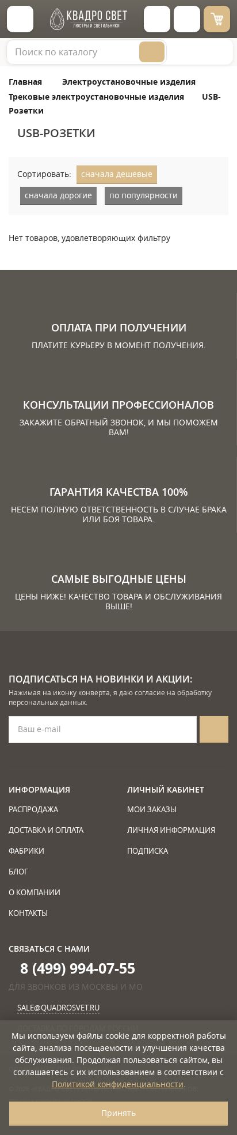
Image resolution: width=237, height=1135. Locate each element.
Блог (18, 871)
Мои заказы (152, 809)
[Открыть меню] (20, 19)
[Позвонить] (187, 19)
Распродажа (33, 809)
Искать (152, 52)
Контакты (28, 913)
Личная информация (171, 830)
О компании (34, 892)
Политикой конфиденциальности (118, 1084)
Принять (118, 1112)
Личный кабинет (165, 789)
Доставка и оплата (46, 830)
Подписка (147, 851)
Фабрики (26, 851)
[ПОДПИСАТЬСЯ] (214, 729)
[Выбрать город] (157, 19)
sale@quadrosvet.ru (58, 1007)
